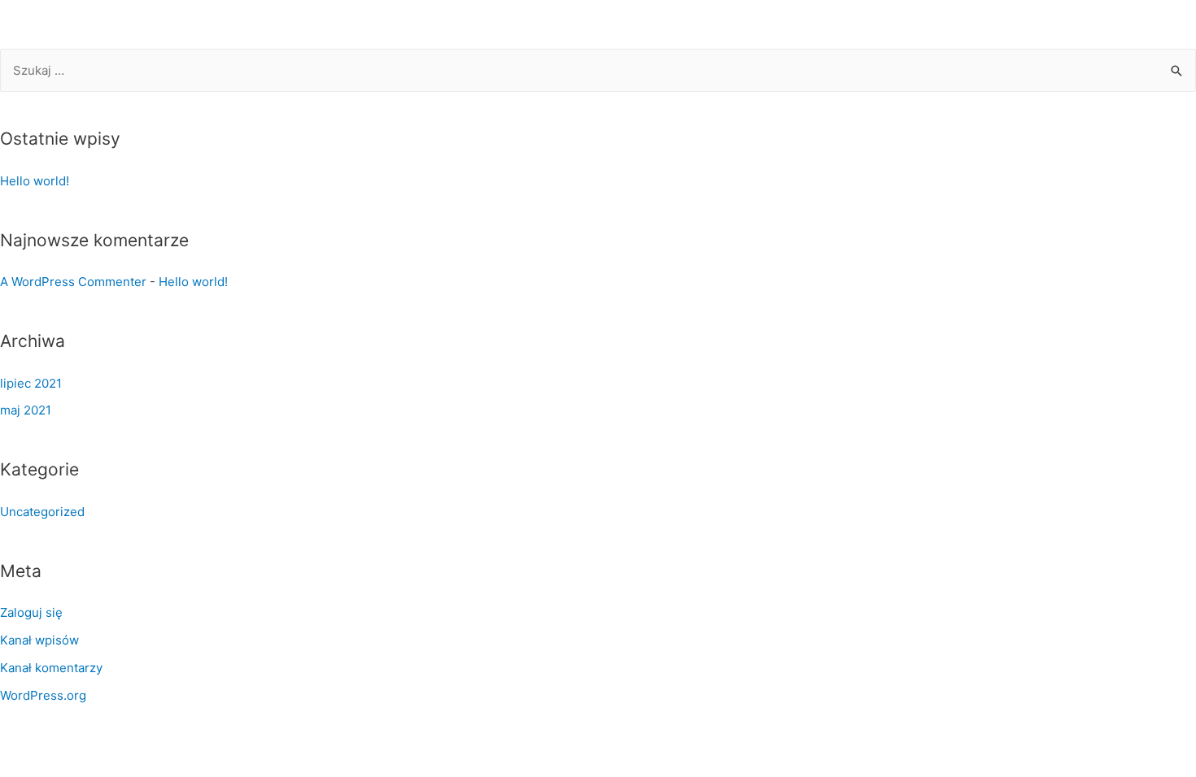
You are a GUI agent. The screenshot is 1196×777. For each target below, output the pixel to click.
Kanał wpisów (39, 640)
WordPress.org (43, 695)
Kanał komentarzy (51, 667)
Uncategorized (42, 511)
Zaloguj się (31, 612)
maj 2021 (25, 410)
